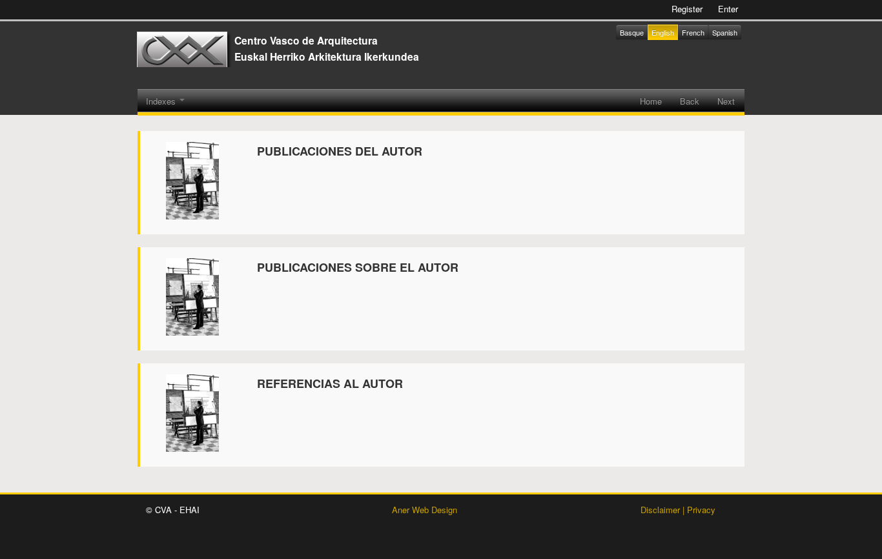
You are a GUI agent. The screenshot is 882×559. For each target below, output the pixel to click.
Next (726, 101)
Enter (728, 9)
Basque (632, 32)
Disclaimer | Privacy (678, 509)
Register (687, 9)
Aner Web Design (424, 509)
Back (689, 101)
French (693, 32)
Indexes (162, 101)
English (662, 32)
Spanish (724, 32)
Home (651, 101)
